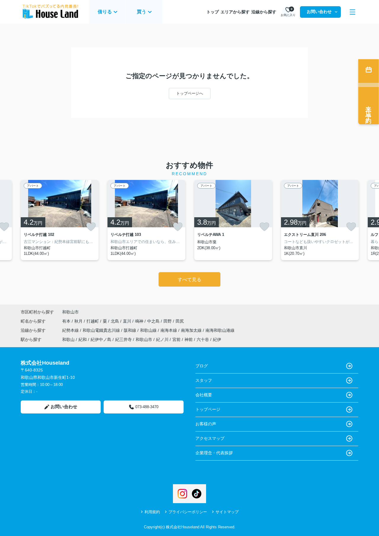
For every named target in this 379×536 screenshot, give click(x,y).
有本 (67, 321)
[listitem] (59, 220)
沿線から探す (263, 11)
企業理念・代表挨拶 (214, 452)
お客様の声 (205, 423)
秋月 (79, 321)
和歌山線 (149, 330)
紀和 (82, 339)
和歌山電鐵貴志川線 (102, 330)
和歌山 (68, 339)
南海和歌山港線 (220, 330)
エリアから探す (235, 11)
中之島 (154, 321)
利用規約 (152, 512)
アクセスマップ (209, 438)
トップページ (207, 409)
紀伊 (217, 339)
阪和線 (130, 330)
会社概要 (203, 394)
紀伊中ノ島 (101, 339)
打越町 (93, 321)
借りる (105, 11)
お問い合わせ (319, 11)
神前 (188, 339)
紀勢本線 (71, 330)
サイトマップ (227, 512)
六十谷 (203, 339)
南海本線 (169, 330)
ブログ (201, 365)
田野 (168, 321)
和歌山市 (70, 312)
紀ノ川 (162, 339)
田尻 (180, 321)
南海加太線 (192, 330)
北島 (115, 321)
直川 (127, 321)
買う (141, 11)
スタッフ (203, 380)
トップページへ (189, 93)
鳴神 (139, 321)
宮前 (176, 339)
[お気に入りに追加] (91, 226)
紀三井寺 (123, 339)
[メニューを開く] (352, 12)
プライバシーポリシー (187, 512)
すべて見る (189, 279)
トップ (212, 11)
